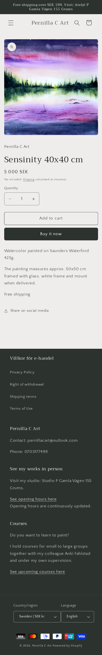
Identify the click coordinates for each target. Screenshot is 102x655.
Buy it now (51, 234)
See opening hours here (33, 499)
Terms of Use (21, 408)
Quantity (11, 188)
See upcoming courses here (37, 571)
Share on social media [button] (29, 310)
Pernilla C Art (42, 645)
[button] (11, 23)
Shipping (28, 179)
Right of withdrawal (27, 384)
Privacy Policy (22, 372)
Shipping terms (23, 396)
